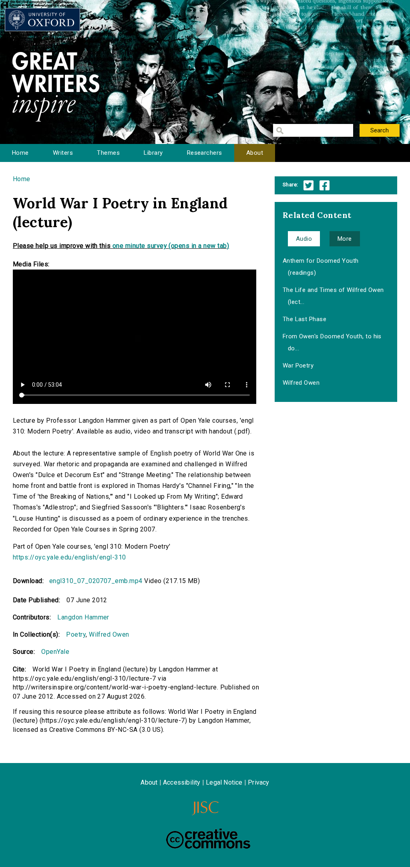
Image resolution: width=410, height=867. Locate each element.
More (345, 238)
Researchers (204, 152)
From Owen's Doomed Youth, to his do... (332, 342)
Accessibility (182, 782)
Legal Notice (224, 782)
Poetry (76, 634)
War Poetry (298, 365)
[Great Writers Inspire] (42, 19)
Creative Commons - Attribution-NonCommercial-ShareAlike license (208, 839)
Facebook (325, 185)
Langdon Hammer (83, 617)
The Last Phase (305, 319)
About (254, 152)
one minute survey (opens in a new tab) (171, 246)
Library (153, 152)
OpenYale (55, 651)
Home (20, 152)
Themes (108, 152)
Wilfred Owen (109, 634)
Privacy (258, 782)
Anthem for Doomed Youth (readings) (321, 266)
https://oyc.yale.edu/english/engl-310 (69, 557)
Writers (63, 152)
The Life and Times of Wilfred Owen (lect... (333, 296)
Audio (304, 238)
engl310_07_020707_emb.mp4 (96, 581)
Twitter (308, 185)
